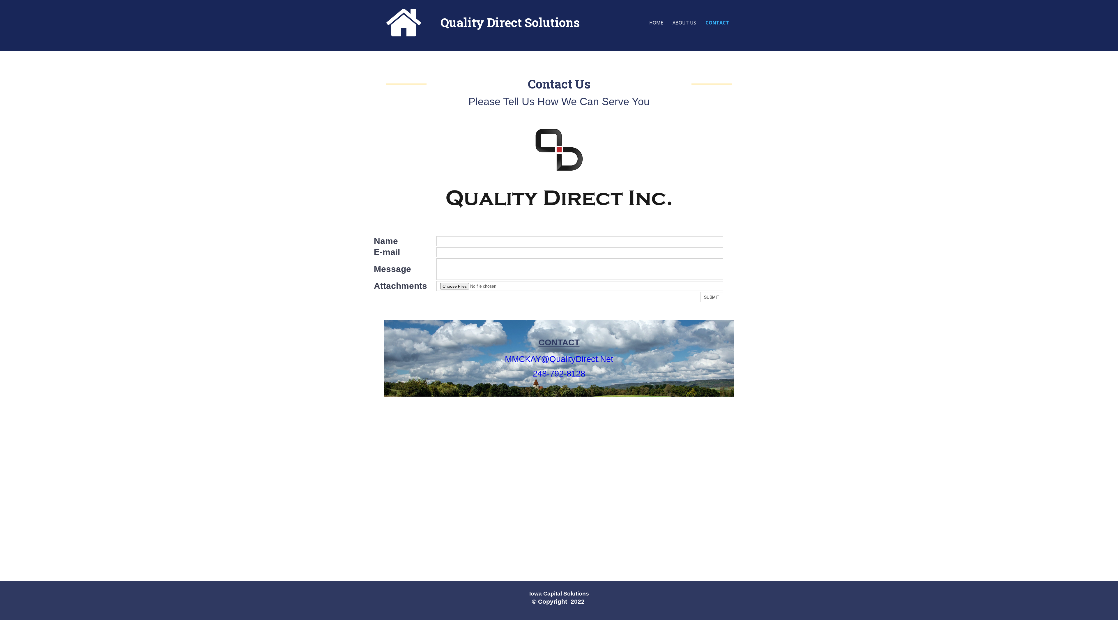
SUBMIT (711, 297)
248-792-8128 (559, 373)
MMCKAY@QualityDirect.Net (559, 359)
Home (656, 23)
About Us (684, 23)
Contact (717, 23)
